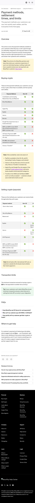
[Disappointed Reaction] (3, 359)
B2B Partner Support (16, 8)
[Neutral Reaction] (7, 359)
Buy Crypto (4, 398)
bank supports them (17, 169)
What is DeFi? (5, 463)
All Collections (4, 8)
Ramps (22, 398)
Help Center (18, 69)
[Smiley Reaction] (11, 359)
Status (21, 438)
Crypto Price (4, 410)
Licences (22, 453)
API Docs (22, 428)
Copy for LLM (27, 31)
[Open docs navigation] (32, 2)
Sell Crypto (4, 402)
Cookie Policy (23, 459)
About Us (3, 428)
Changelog (4, 441)
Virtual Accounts (24, 402)
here (12, 496)
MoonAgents (4, 413)
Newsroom (4, 435)
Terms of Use (23, 462)
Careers (3, 431)
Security (22, 441)
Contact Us (23, 435)
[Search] (29, 2)
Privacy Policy (23, 456)
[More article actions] (32, 31)
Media (3, 438)
